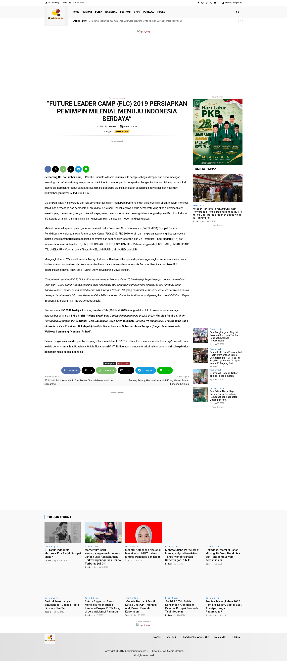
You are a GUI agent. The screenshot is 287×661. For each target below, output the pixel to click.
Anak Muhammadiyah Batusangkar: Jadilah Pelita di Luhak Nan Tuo (62, 605)
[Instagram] (202, 3)
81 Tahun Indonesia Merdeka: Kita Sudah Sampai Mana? (63, 553)
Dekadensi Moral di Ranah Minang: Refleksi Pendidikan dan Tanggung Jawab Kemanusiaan (223, 555)
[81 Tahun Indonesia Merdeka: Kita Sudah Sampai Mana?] (63, 532)
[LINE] (86, 169)
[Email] (70, 169)
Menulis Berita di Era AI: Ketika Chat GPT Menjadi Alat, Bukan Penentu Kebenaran (141, 606)
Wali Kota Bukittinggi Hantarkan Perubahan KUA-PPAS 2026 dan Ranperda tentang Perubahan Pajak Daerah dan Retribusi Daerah (152, 21)
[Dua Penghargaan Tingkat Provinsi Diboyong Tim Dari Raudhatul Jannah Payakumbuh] (200, 335)
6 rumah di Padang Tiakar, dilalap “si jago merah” (224, 374)
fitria (127, 560)
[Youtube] (215, 3)
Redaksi (113, 126)
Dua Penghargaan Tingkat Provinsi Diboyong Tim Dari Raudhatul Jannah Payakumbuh (224, 336)
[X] (211, 3)
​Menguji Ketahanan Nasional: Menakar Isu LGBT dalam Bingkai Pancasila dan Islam (143, 553)
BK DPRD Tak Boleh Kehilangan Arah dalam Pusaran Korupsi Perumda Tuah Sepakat (181, 606)
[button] (237, 12)
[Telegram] (78, 169)
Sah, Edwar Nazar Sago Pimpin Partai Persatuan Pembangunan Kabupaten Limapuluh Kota (224, 395)
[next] (240, 21)
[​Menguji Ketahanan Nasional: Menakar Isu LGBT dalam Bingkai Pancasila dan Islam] (143, 532)
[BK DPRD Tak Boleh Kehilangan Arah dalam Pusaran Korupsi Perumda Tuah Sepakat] (183, 584)
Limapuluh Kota (217, 388)
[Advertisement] (143, 64)
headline (123, 363)
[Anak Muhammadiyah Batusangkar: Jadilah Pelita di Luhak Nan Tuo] (63, 584)
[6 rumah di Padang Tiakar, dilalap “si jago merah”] (200, 376)
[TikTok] (206, 3)
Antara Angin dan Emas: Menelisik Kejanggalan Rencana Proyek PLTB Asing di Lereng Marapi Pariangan (103, 606)
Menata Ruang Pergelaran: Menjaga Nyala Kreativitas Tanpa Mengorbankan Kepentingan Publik (182, 555)
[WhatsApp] (63, 169)
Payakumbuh (198, 205)
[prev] (235, 21)
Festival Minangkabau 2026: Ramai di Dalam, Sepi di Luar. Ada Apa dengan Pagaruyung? (224, 606)
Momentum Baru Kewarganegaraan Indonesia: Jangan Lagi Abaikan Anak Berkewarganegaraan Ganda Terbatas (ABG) (103, 556)
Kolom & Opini (122, 131)
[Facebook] (198, 3)
